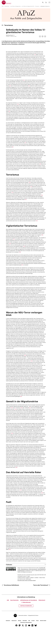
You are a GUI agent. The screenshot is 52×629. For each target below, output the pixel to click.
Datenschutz (14, 620)
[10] (29, 182)
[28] (15, 409)
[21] (22, 264)
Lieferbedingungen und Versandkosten (28, 600)
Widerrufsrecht (42, 600)
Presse (37, 620)
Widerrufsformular (27, 602)
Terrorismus (37, 6)
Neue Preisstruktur (14, 600)
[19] (24, 246)
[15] (37, 220)
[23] (31, 361)
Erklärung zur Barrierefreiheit (26, 622)
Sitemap (19, 620)
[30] (16, 467)
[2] (23, 80)
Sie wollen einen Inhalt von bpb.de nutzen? (27, 580)
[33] (10, 549)
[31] (20, 489)
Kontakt (33, 620)
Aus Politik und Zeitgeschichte (16, 6)
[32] (42, 492)
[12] (12, 192)
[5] (18, 104)
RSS (29, 620)
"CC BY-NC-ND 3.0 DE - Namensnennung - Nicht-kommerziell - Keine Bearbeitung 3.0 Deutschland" (32, 569)
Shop (2, 6)
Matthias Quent (10, 35)
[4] (29, 85)
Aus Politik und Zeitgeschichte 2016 (28, 6)
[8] (12, 146)
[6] (9, 111)
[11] (31, 186)
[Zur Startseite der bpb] (6, 4)
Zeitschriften (7, 6)
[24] (21, 396)
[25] (12, 407)
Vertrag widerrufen (26, 605)
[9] (40, 164)
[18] (10, 243)
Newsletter (25, 620)
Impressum (8, 620)
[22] (25, 355)
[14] (25, 199)
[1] (35, 54)
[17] (14, 239)
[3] (10, 85)
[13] (42, 195)
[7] (25, 142)
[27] (30, 407)
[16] (42, 235)
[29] (12, 433)
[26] (21, 407)
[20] (20, 252)
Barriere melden (43, 620)
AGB (8, 600)
